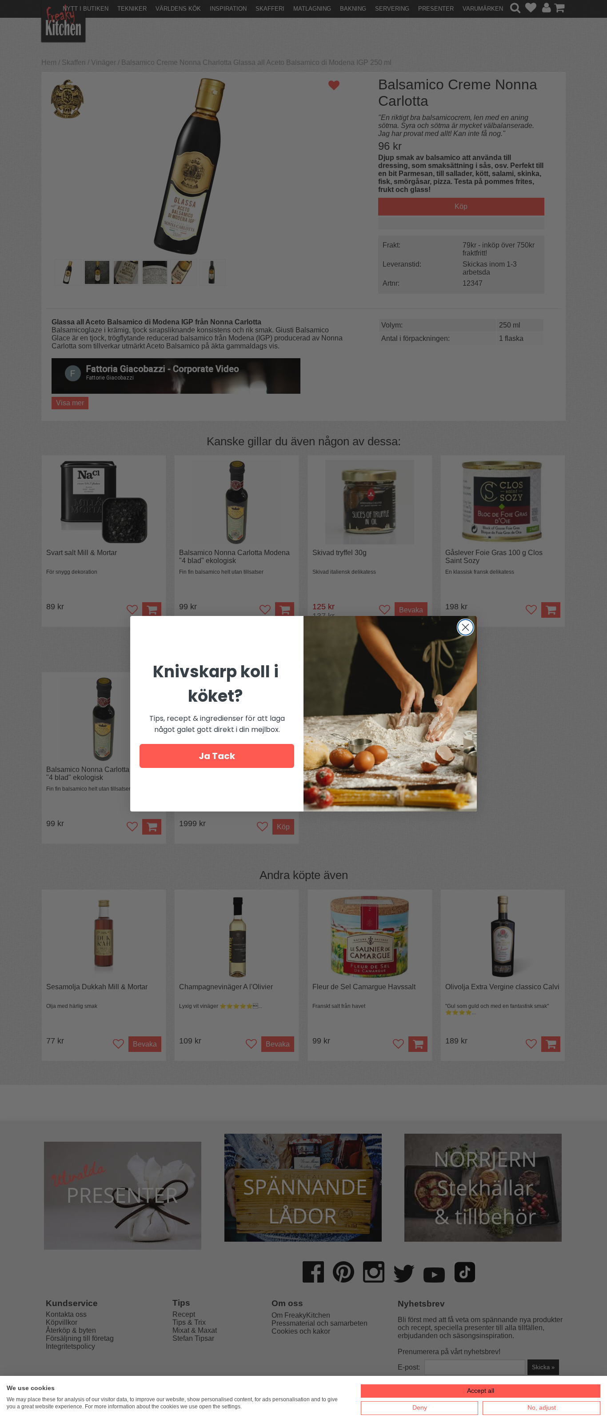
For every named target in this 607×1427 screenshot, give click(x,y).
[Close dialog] (465, 627)
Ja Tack (217, 756)
